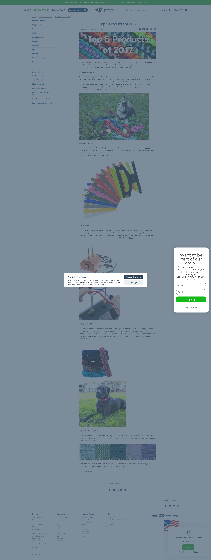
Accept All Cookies (133, 277)
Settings (133, 282)
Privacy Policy (100, 284)
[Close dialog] (206, 250)
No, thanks (191, 307)
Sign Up (191, 299)
